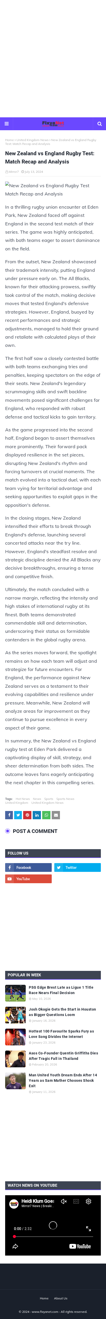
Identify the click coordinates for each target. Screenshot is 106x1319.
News (37, 799)
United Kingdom (16, 803)
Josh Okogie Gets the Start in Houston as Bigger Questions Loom (62, 1012)
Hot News (23, 799)
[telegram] (77, 878)
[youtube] (28, 878)
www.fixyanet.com (45, 1312)
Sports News (65, 799)
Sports (48, 799)
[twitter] (77, 867)
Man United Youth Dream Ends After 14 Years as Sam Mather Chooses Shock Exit (63, 1080)
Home (9, 140)
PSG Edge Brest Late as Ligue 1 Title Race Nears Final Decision (61, 990)
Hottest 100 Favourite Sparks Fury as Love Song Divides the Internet (61, 1034)
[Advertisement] (53, 58)
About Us (60, 1298)
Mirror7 (14, 172)
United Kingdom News (32, 140)
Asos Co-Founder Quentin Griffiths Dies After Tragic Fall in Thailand (63, 1056)
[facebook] (28, 867)
